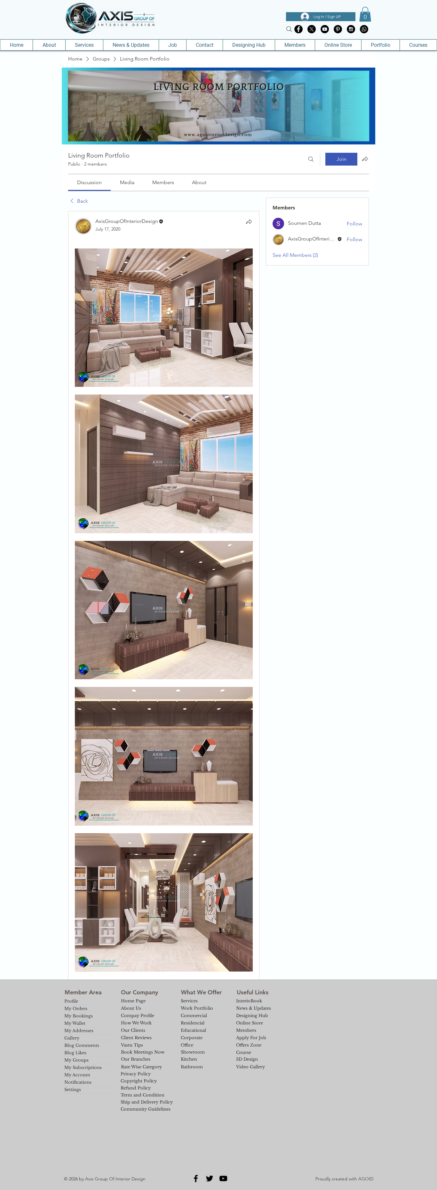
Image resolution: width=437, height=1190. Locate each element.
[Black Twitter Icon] (209, 1178)
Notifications (77, 1082)
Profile (71, 1001)
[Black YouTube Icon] (223, 1178)
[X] (311, 29)
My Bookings (78, 1016)
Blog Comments (81, 1045)
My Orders (75, 1008)
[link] (89, 182)
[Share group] (365, 159)
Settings (72, 1089)
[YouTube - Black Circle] (325, 29)
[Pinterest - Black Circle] (338, 29)
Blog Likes (75, 1053)
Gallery (71, 1038)
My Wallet (74, 1023)
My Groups (76, 1060)
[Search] (289, 29)
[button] (365, 14)
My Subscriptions (83, 1067)
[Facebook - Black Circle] (298, 29)
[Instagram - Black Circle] (351, 29)
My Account (77, 1075)
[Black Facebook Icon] (196, 1178)
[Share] (249, 221)
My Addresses (78, 1030)
